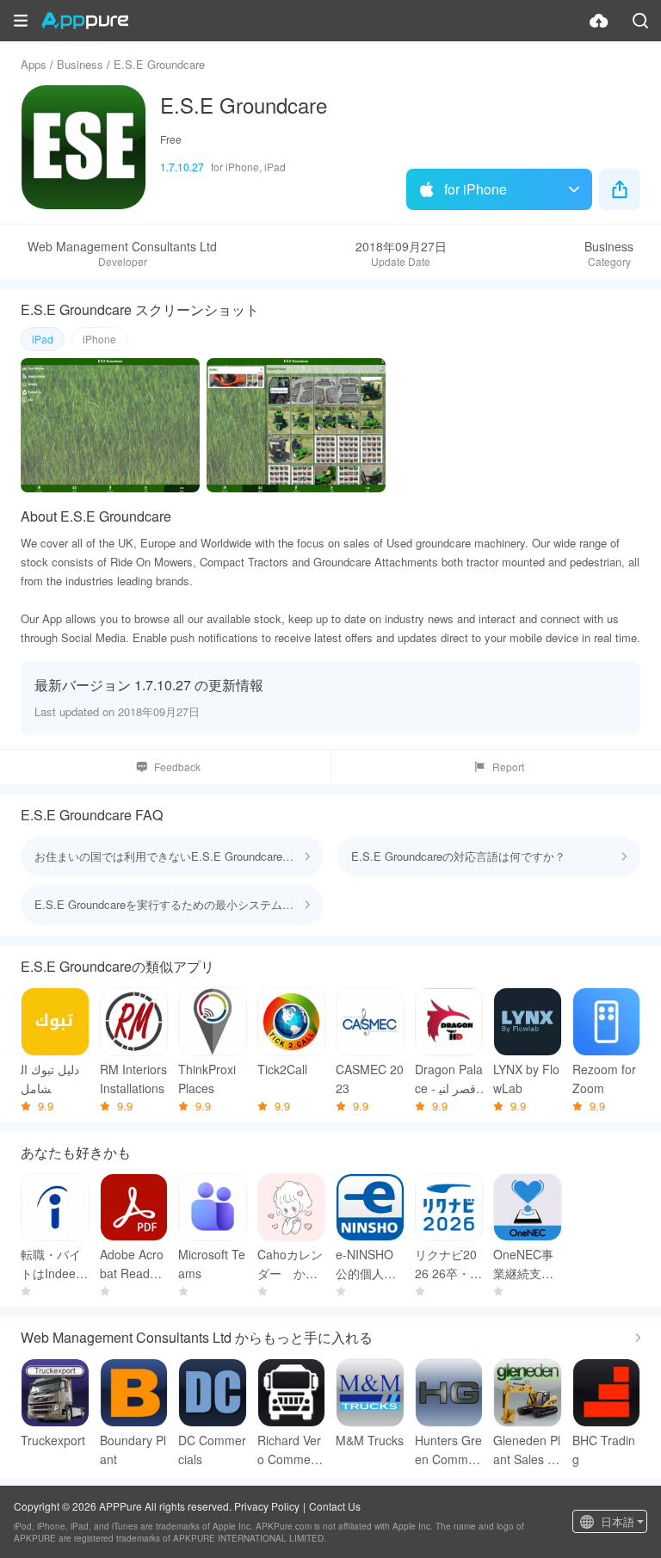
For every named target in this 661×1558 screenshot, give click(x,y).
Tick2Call (282, 1069)
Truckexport (53, 1440)
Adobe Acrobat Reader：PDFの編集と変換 (132, 1264)
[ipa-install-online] (599, 20)
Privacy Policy (267, 1506)
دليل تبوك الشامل (50, 1078)
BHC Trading (603, 1449)
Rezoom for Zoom (604, 1078)
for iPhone (475, 189)
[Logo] (84, 20)
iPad (42, 338)
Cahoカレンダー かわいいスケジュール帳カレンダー (290, 1264)
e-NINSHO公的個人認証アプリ (366, 1264)
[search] (640, 20)
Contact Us (335, 1506)
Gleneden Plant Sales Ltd (526, 1449)
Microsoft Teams (211, 1264)
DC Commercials (212, 1449)
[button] (20, 20)
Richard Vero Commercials (290, 1449)
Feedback (177, 766)
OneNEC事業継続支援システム (523, 1264)
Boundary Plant (133, 1449)
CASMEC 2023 (370, 1078)
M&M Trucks (370, 1440)
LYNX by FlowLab (526, 1078)
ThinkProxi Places (207, 1078)
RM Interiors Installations (133, 1078)
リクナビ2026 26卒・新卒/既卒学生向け (448, 1264)
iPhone (99, 338)
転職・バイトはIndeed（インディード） (52, 1264)
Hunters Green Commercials (448, 1449)
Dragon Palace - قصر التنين (449, 1078)
